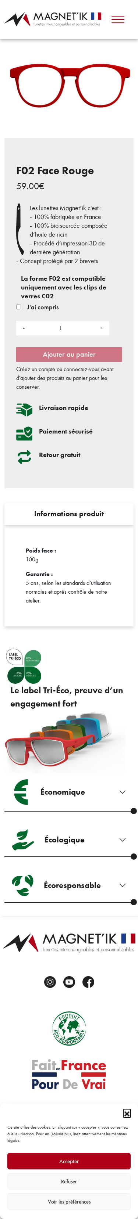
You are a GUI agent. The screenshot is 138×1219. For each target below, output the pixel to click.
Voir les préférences (69, 1201)
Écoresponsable (72, 885)
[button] (127, 1112)
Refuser (69, 1181)
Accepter (69, 1161)
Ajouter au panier (69, 354)
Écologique (65, 840)
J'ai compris (42, 307)
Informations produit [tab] (69, 513)
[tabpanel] (69, 575)
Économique (62, 792)
